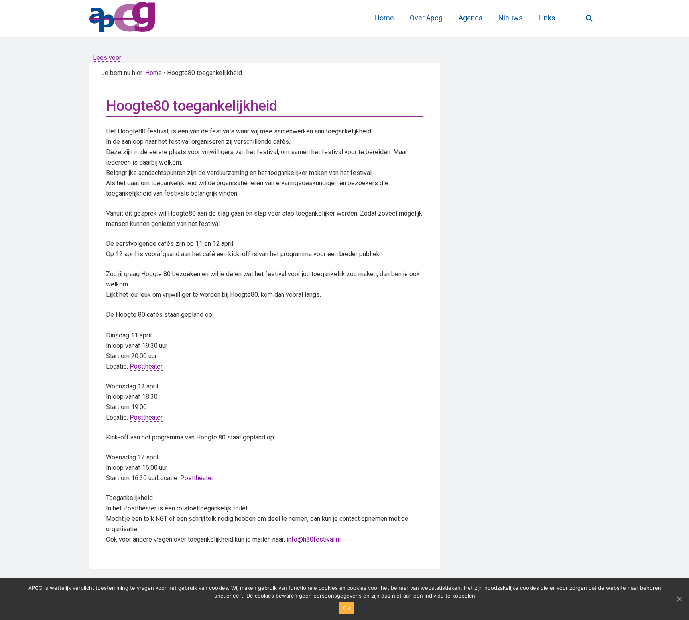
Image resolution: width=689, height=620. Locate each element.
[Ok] (679, 599)
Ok (346, 608)
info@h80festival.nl (314, 539)
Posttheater (146, 366)
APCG (149, 16)
